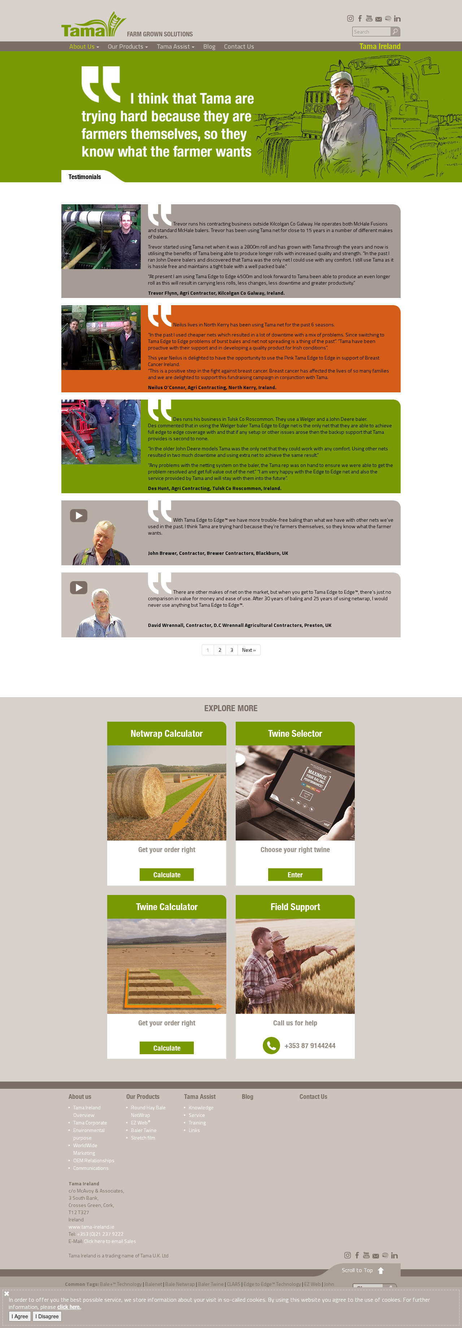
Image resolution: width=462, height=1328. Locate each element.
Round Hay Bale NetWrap (148, 1111)
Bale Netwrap (180, 1284)
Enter (295, 874)
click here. (69, 1307)
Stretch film (143, 1137)
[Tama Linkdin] (397, 18)
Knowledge (201, 1107)
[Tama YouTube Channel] (369, 18)
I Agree (20, 1316)
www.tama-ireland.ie (91, 1226)
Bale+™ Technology (121, 1284)
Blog (209, 46)
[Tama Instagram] (350, 18)
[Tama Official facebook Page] (360, 18)
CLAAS (233, 1284)
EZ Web (141, 1122)
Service (197, 1115)
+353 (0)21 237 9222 (100, 1234)
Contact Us (239, 46)
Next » (249, 650)
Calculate (166, 874)
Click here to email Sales (110, 1241)
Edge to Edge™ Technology (272, 1284)
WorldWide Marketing (85, 1149)
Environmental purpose (89, 1133)
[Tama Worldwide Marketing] (388, 18)
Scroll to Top (357, 1270)
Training (197, 1122)
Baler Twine (144, 1130)
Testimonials (85, 177)
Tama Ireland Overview (87, 1111)
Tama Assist (177, 46)
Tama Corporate (90, 1122)
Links (194, 1130)
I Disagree (47, 1316)
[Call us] (271, 1045)
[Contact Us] (378, 18)
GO (395, 31)
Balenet (153, 1284)
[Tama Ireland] (94, 23)
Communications (91, 1168)
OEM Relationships (93, 1160)
